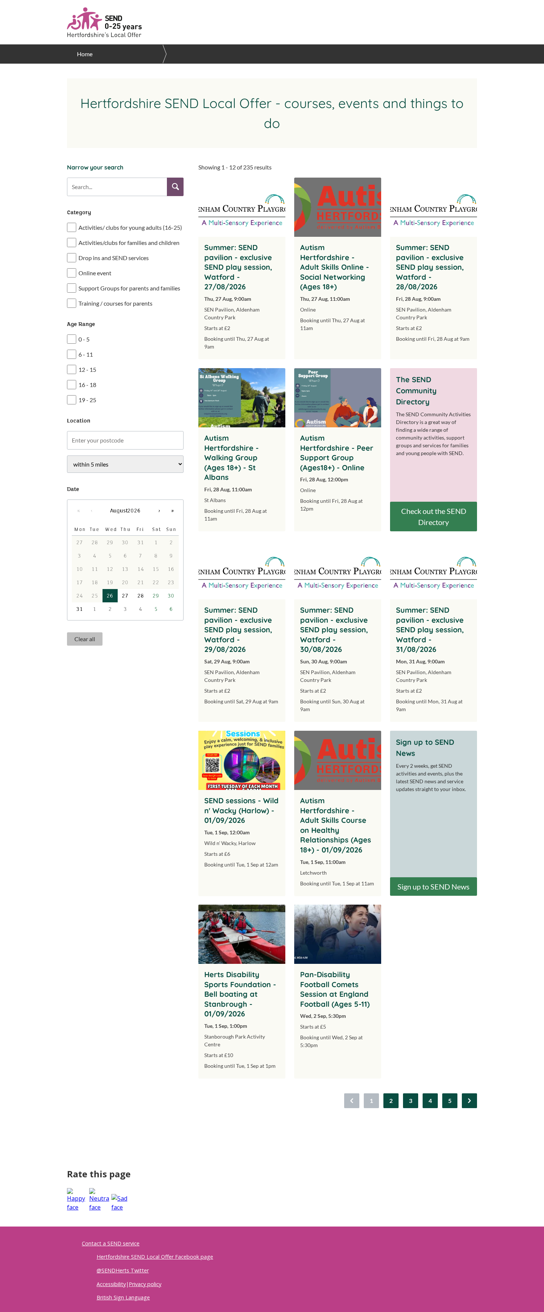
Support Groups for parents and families (129, 288)
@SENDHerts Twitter (123, 1270)
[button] (175, 187)
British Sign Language (123, 1297)
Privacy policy (145, 1284)
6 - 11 (85, 354)
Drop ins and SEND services (113, 257)
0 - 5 (84, 339)
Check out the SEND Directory (433, 517)
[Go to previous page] (351, 1100)
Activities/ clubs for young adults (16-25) (130, 227)
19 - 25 (87, 399)
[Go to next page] (469, 1100)
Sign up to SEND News (433, 886)
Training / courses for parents (115, 303)
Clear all (84, 638)
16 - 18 (87, 384)
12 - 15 (87, 369)
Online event (94, 272)
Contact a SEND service (111, 1243)
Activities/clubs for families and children (128, 242)
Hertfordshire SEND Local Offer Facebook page (155, 1256)
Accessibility (111, 1284)
